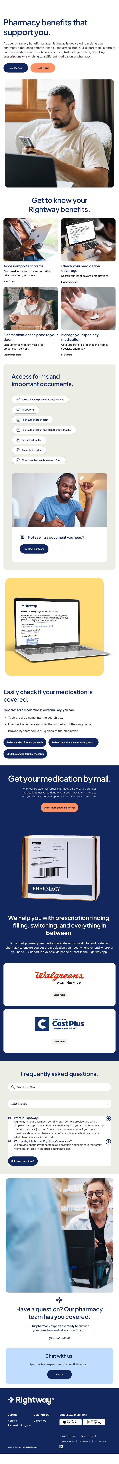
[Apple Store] (70, 1422)
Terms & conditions (67, 1436)
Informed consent (66, 1441)
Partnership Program (19, 1425)
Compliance (101, 1441)
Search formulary (69, 282)
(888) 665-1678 (59, 1338)
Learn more (66, 354)
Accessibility (85, 1441)
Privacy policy (87, 1436)
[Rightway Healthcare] (31, 1400)
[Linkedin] (61, 1446)
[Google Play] (94, 1422)
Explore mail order (12, 354)
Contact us (40, 1420)
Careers (12, 1420)
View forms (9, 281)
